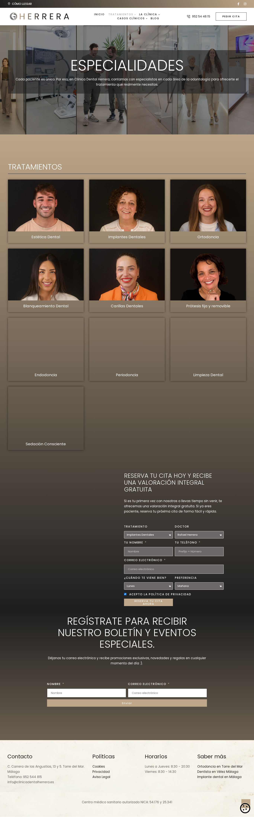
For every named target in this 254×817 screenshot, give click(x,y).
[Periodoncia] (127, 344)
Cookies (245, 808)
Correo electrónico (143, 560)
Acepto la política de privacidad (160, 594)
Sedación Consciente (46, 444)
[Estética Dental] (46, 205)
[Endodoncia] (46, 344)
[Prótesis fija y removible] (208, 274)
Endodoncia (46, 374)
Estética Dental (45, 237)
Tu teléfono (186, 542)
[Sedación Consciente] (46, 412)
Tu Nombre (134, 542)
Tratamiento (135, 526)
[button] (238, 3)
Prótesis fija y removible (208, 306)
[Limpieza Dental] (208, 344)
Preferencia (186, 578)
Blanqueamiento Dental (45, 306)
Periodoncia (127, 374)
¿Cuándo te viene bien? (145, 578)
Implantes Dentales (127, 237)
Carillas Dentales (127, 306)
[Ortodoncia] (208, 205)
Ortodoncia (208, 237)
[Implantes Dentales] (127, 205)
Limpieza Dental (208, 374)
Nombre (54, 684)
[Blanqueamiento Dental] (46, 274)
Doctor (182, 526)
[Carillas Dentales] (127, 274)
